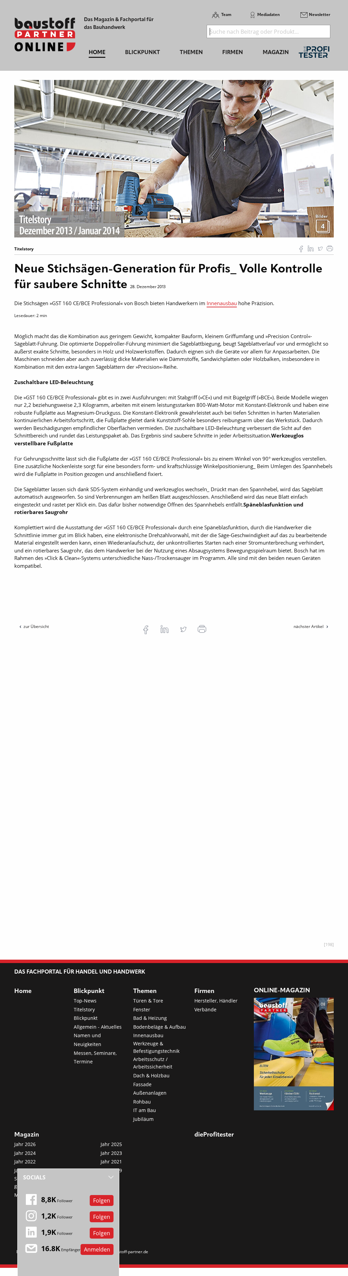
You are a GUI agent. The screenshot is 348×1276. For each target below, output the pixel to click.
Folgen (101, 1200)
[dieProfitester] (314, 54)
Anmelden (97, 1249)
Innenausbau (222, 303)
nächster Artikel (309, 626)
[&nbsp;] (174, 158)
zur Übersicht (36, 626)
